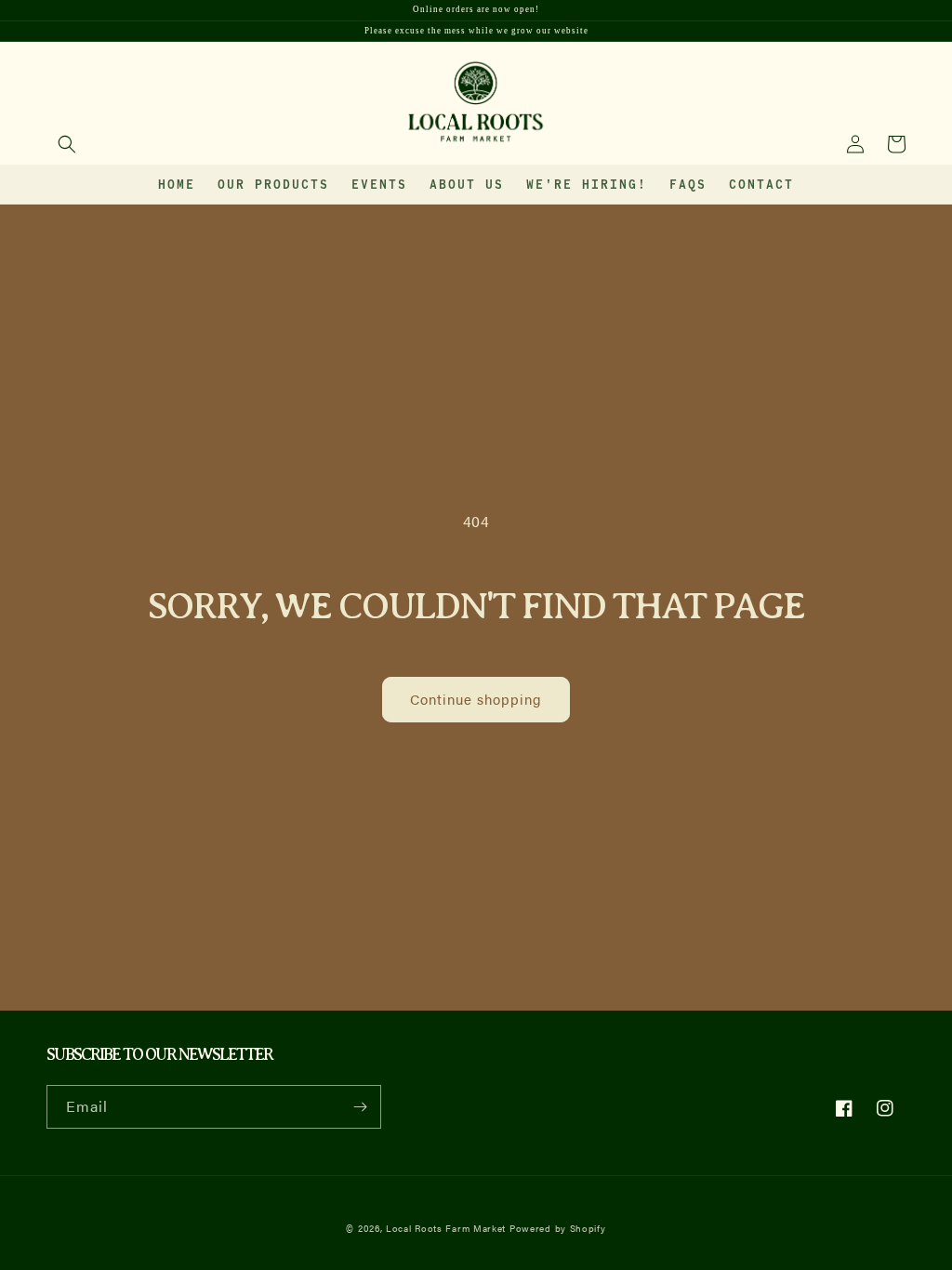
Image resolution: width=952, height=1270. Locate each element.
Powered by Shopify (557, 1228)
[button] (66, 144)
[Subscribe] (359, 1107)
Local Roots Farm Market (446, 1228)
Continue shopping (476, 698)
